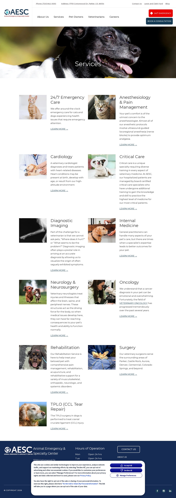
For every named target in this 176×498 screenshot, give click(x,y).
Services (59, 16)
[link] (16, 13)
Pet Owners (76, 16)
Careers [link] (114, 16)
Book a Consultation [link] (159, 21)
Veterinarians (96, 16)
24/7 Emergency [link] (162, 13)
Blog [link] (167, 4)
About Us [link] (122, 457)
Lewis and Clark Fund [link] (153, 4)
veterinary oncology (133, 303)
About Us (43, 16)
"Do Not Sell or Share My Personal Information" (80, 484)
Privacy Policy (85, 475)
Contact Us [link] (137, 4)
